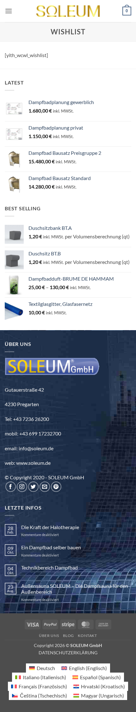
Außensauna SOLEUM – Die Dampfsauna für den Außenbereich (74, 589)
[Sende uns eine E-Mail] (45, 486)
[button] (8, 11)
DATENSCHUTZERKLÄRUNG (68, 652)
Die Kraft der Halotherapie (50, 527)
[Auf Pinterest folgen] (56, 486)
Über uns (49, 635)
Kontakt (87, 635)
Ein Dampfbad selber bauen (51, 547)
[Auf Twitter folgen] (33, 486)
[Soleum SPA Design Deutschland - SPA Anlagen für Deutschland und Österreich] (68, 11)
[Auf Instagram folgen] (22, 486)
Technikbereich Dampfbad (49, 567)
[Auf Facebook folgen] (10, 486)
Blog (68, 635)
